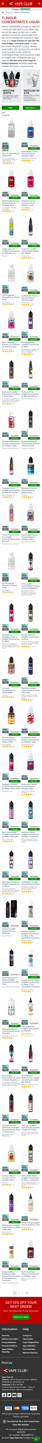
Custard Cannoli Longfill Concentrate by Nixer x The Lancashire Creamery (30, 934)
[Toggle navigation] (2, 3)
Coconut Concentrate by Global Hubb (9, 690)
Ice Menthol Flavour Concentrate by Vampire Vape (29, 298)
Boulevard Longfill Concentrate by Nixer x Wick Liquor (11, 394)
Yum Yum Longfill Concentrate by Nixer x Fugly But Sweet (30, 1127)
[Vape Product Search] (39, 3)
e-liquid (25, 46)
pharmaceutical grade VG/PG (14, 52)
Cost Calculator (29, 1349)
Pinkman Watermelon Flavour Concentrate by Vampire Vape (11, 443)
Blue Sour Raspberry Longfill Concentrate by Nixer (11, 884)
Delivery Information (10, 1339)
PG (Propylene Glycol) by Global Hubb (9, 585)
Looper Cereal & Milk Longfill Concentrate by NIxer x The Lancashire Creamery (30, 983)
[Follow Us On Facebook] (4, 1395)
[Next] (26, 1293)
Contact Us (27, 1335)
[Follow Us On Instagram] (19, 1395)
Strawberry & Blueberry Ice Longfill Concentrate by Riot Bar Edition (30, 1079)
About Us (5, 1335)
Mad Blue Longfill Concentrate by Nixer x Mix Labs (30, 690)
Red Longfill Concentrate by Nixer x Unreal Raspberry (11, 1078)
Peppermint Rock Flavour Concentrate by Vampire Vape (30, 740)
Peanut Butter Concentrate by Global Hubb (9, 740)
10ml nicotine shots (22, 49)
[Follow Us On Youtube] (14, 1395)
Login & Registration (31, 1342)
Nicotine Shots (8, 91)
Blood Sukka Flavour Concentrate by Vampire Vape (10, 203)
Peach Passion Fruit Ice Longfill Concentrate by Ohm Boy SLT (11, 538)
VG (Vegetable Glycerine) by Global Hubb (10, 297)
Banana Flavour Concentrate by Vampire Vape (9, 1178)
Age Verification (29, 1346)
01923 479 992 (17, 1385)
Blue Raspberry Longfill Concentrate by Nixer (30, 344)
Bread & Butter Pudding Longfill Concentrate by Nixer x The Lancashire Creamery (11, 1276)
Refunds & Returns (30, 1353)
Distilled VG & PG (31, 91)
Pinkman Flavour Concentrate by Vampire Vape (28, 203)
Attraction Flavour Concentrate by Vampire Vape (29, 786)
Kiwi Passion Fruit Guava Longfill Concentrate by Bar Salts (10, 981)
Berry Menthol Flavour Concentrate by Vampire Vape (11, 344)
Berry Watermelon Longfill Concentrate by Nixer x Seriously (30, 1178)
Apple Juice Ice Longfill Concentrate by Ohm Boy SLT (11, 251)
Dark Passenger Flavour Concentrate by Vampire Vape (30, 1274)
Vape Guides (28, 1339)
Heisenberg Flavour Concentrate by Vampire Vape (29, 153)
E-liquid (9, 12)
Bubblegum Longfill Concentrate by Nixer (30, 883)
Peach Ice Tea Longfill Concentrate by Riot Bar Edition (30, 394)
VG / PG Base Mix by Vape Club (10, 154)
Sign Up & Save (21, 1317)
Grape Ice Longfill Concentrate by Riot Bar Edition (30, 251)
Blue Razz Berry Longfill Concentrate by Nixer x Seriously (30, 834)
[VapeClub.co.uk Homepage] (3, 12)
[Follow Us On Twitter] (9, 1395)
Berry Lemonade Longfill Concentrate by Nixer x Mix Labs (11, 834)
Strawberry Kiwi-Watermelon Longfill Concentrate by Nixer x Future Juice (11, 1128)
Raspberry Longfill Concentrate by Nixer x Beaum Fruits (30, 443)
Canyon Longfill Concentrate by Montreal (9, 931)
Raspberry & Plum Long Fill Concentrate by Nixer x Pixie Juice (11, 786)
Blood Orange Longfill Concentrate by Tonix (30, 1224)
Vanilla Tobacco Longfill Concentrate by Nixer (30, 637)
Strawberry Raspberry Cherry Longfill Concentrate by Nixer (11, 638)
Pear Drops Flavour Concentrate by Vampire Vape (29, 537)
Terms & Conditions (10, 1346)
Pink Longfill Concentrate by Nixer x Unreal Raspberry (30, 586)
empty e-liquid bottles (23, 66)
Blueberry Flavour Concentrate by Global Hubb (29, 490)
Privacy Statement (9, 1342)
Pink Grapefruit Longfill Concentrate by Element (30, 1028)
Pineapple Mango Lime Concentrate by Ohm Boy (11, 1031)
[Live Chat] (36, 1439)
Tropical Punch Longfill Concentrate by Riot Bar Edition (11, 490)
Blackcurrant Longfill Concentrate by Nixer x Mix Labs (11, 1227)
